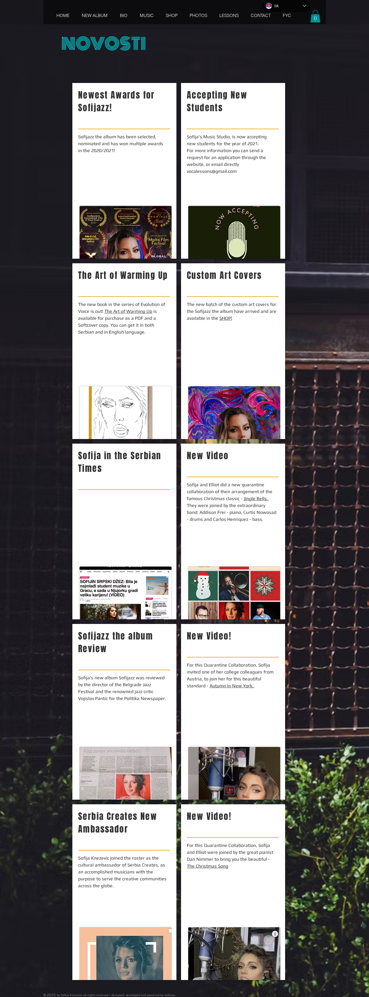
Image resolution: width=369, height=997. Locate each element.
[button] (315, 16)
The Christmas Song (207, 866)
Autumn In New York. (232, 685)
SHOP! (225, 318)
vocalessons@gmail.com (212, 171)
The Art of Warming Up (128, 311)
